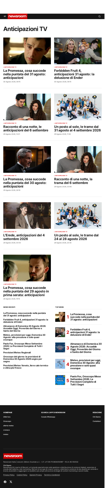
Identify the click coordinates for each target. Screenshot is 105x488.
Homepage (7, 412)
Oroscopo (7, 421)
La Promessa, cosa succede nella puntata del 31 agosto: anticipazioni (24, 314)
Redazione (97, 412)
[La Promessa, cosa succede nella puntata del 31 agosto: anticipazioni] (27, 51)
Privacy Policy (8, 475)
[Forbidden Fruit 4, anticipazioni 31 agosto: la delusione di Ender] (78, 51)
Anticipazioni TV (10, 67)
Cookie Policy (22, 475)
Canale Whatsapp (48, 417)
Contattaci (97, 421)
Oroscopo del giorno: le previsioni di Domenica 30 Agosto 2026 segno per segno (22, 359)
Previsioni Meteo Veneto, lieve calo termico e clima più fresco (25, 366)
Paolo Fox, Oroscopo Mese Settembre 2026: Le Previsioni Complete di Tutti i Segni (22, 346)
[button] (5, 16)
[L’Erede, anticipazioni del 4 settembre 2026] (27, 215)
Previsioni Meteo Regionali (17, 352)
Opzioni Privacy (36, 475)
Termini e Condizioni (52, 475)
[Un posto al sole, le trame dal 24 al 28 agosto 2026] (78, 215)
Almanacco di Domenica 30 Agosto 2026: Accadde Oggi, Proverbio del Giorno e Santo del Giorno (24, 328)
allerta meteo (8, 426)
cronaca (6, 430)
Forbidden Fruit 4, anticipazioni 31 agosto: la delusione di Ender (25, 321)
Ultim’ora (6, 417)
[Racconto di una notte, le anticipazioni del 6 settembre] (27, 107)
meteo (5, 434)
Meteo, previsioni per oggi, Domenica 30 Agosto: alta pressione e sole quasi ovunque (24, 337)
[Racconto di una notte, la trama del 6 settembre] (78, 159)
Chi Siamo (97, 417)
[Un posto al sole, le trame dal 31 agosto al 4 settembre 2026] (78, 107)
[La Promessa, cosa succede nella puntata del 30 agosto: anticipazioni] (27, 159)
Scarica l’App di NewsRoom (53, 412)
